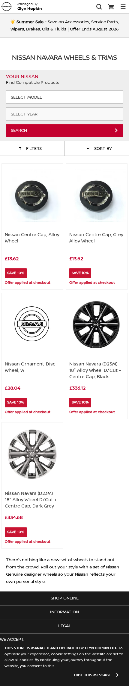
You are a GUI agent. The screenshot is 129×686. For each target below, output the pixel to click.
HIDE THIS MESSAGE (92, 675)
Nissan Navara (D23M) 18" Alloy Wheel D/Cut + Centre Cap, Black (95, 370)
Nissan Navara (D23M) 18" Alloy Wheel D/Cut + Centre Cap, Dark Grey (31, 500)
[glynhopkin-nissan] (6, 6)
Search (19, 130)
